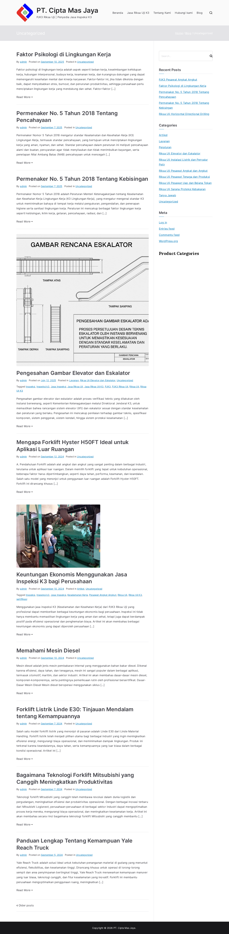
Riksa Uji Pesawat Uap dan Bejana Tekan (185, 183)
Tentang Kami (162, 12)
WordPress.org (168, 241)
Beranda (117, 12)
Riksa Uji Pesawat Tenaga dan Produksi (184, 176)
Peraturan (165, 147)
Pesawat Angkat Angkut (102, 594)
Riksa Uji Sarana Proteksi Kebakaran (182, 189)
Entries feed (167, 228)
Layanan (74, 380)
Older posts (26, 905)
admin (23, 61)
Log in (163, 222)
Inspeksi (30, 386)
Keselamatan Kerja (77, 594)
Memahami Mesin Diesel (48, 650)
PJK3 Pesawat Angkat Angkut (178, 79)
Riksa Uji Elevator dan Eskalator (97, 380)
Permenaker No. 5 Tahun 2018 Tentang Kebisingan (82, 179)
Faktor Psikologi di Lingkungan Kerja (63, 54)
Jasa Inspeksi (58, 386)
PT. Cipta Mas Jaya (67, 10)
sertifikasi (21, 599)
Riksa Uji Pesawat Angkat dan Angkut (183, 170)
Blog (200, 12)
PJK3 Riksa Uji (120, 386)
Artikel (80, 588)
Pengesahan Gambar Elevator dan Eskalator (73, 373)
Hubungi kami (184, 12)
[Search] (210, 56)
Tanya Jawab (167, 195)
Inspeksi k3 (43, 386)
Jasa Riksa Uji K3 (138, 12)
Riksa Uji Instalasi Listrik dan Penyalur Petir (183, 162)
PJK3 (108, 386)
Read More (23, 97)
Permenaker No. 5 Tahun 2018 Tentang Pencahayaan (184, 94)
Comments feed (169, 235)
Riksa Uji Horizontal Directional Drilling (184, 114)
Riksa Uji (134, 386)
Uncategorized (85, 61)
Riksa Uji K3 (135, 594)
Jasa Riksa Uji (75, 386)
